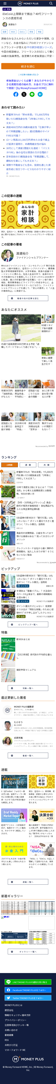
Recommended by (41, 446)
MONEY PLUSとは (13, 1005)
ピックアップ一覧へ (28, 624)
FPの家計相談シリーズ (39, 47)
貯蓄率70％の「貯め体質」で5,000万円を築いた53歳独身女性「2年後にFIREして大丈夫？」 (28, 119)
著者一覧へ (28, 755)
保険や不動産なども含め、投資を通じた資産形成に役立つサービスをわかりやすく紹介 (28, 169)
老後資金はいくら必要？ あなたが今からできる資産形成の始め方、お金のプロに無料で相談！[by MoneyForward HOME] (30, 84)
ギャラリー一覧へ (28, 951)
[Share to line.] (32, 94)
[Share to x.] (23, 94)
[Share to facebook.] (15, 94)
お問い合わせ (11, 1030)
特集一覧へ (28, 688)
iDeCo (22, 31)
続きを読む (28, 66)
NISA (13, 31)
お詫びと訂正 (11, 1044)
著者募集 (9, 1035)
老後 (31, 31)
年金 (40, 31)
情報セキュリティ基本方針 (18, 1015)
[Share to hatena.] (40, 94)
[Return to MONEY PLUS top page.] (28, 3)
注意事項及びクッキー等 (17, 1025)
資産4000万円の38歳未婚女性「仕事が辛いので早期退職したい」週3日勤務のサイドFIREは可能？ (28, 131)
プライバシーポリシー (15, 1020)
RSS (7, 1040)
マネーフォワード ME (15, 1049)
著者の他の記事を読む (28, 298)
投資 (4, 31)
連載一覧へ (28, 882)
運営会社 (9, 1010)
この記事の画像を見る (27, 74)
